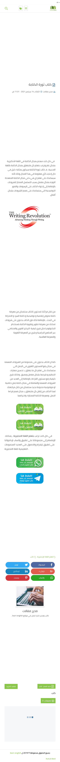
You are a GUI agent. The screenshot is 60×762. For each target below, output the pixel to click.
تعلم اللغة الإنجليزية (45, 556)
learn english (15, 753)
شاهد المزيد (11, 686)
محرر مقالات (48, 91)
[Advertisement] (30, 46)
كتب (32, 556)
